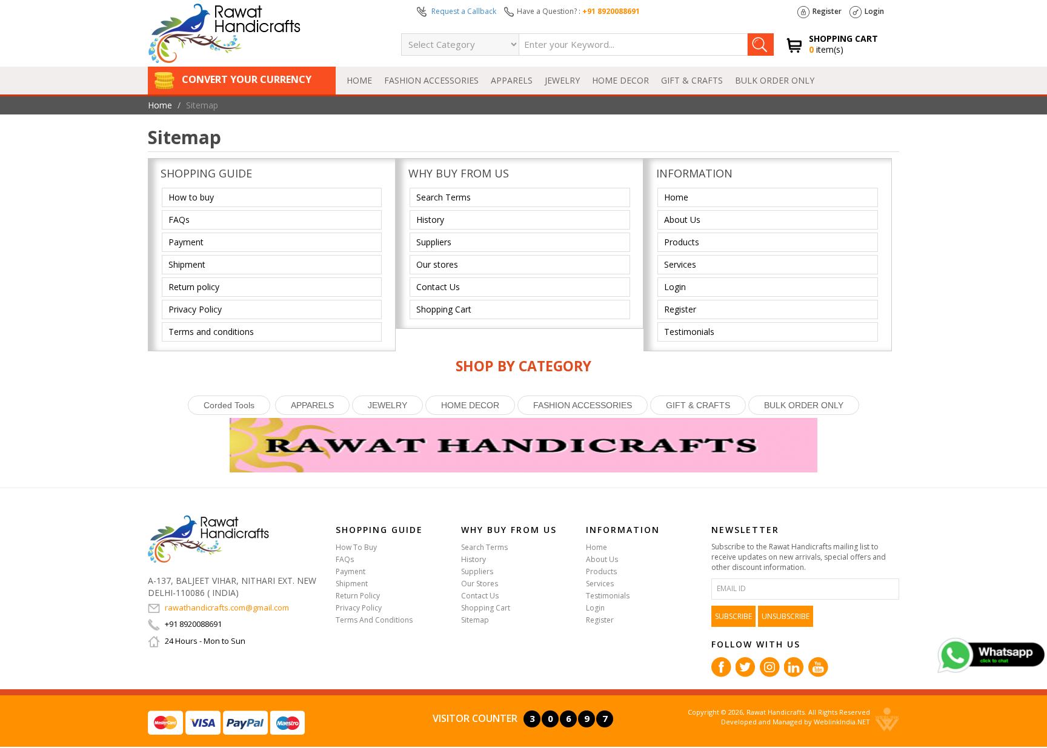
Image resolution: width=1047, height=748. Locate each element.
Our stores (437, 264)
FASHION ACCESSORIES (431, 80)
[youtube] (818, 666)
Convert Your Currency (245, 79)
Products (681, 242)
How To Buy (356, 547)
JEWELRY (562, 80)
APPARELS (512, 80)
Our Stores (479, 583)
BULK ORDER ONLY (774, 80)
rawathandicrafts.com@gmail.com (227, 607)
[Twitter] (746, 666)
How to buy (191, 197)
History (430, 219)
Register (827, 11)
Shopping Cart (443, 309)
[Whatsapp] (991, 654)
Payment (186, 242)
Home (359, 80)
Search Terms (443, 197)
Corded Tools (229, 405)
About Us (682, 219)
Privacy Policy (195, 309)
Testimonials (689, 331)
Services (680, 264)
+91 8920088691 (611, 11)
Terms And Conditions (374, 620)
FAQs (179, 219)
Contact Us (438, 287)
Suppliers (433, 242)
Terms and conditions (211, 331)
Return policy (193, 287)
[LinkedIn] (794, 666)
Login (874, 11)
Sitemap (475, 620)
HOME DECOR (620, 80)
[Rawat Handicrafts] (208, 538)
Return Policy (358, 596)
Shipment (186, 264)
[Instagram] (770, 666)
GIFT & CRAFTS (692, 80)
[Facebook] (721, 666)
